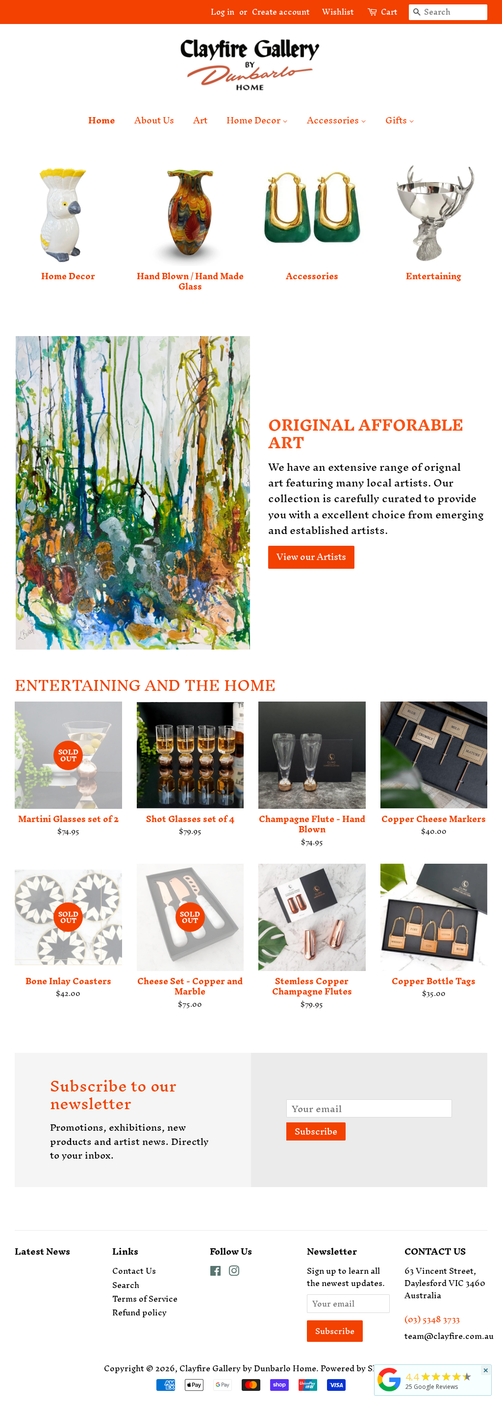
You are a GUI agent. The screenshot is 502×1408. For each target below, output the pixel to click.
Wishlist (333, 12)
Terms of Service (144, 1298)
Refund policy (139, 1312)
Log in (222, 12)
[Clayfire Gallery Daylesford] (389, 1391)
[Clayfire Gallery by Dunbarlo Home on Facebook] (215, 1272)
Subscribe (316, 1131)
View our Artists (311, 557)
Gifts (397, 120)
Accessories (334, 120)
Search (125, 1285)
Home (101, 120)
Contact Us (134, 1271)
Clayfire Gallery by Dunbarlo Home (247, 1368)
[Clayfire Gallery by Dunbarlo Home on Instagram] (233, 1272)
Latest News (42, 1251)
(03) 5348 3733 (432, 1319)
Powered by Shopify (359, 1368)
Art (200, 120)
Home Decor (254, 120)
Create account (280, 12)
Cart (389, 12)
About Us (154, 120)
